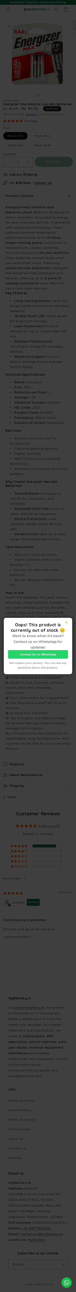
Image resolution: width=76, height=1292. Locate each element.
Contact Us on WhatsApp (38, 654)
